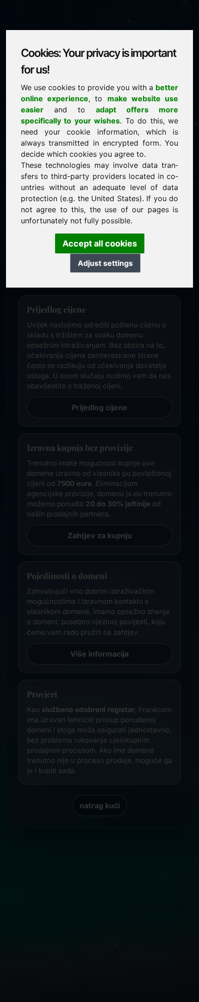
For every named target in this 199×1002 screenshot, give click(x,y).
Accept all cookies (99, 243)
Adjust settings (105, 263)
